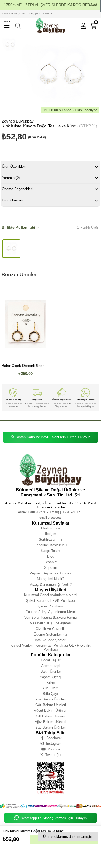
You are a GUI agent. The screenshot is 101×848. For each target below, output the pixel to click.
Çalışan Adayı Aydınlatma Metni (51, 612)
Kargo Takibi (50, 551)
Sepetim (50, 568)
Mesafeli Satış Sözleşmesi (51, 623)
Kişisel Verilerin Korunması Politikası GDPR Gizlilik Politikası (51, 647)
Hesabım (51, 562)
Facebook (54, 738)
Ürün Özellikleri (14, 166)
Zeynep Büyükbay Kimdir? (50, 573)
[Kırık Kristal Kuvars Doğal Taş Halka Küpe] (11, 248)
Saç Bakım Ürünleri (50, 727)
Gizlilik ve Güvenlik (51, 629)
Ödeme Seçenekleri (17, 189)
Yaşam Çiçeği (50, 677)
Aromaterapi (50, 666)
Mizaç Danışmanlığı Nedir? (50, 584)
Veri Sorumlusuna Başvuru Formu (50, 617)
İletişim (50, 534)
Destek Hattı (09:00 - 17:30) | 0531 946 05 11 (27, 13)
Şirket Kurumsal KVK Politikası (50, 601)
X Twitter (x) (50, 755)
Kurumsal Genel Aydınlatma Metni (50, 595)
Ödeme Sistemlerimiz (50, 634)
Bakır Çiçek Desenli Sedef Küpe (25, 366)
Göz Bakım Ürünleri (50, 705)
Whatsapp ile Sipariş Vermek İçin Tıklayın (53, 818)
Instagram (54, 744)
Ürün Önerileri (12, 200)
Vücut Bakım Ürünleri (50, 711)
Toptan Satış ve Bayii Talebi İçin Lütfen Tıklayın (52, 437)
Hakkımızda (50, 528)
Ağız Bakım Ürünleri (50, 722)
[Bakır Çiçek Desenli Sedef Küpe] (25, 323)
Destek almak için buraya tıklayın (85, 405)
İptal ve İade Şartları (51, 640)
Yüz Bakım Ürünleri (50, 699)
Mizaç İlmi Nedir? (50, 579)
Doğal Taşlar (50, 660)
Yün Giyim (50, 688)
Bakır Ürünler (50, 671)
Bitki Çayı (50, 694)
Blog (50, 556)
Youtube (54, 749)
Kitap (51, 683)
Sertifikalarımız (50, 539)
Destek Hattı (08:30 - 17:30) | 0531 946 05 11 (51, 512)
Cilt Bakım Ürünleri (50, 716)
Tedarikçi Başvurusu (51, 545)
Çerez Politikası (50, 606)
